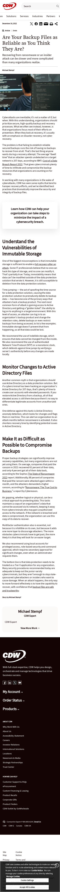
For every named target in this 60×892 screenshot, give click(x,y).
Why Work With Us (11, 726)
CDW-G (11, 826)
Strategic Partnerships (13, 762)
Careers (6, 740)
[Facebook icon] (4, 682)
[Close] (56, 865)
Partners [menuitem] (50, 16)
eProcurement (9, 786)
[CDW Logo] (8, 6)
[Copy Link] (56, 24)
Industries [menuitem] (37, 16)
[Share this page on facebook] (36, 24)
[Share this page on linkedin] (40, 24)
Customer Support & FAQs (15, 781)
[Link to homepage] (8, 6)
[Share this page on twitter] (31, 24)
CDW (4, 826)
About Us (7, 731)
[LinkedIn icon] (9, 682)
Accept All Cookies (27, 887)
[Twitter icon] (14, 682)
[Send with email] (46, 24)
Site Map (5, 854)
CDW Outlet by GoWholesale (16, 808)
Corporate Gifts (10, 799)
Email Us (37, 822)
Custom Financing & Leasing (15, 790)
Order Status (13, 700)
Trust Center (8, 767)
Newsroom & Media (11, 758)
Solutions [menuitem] (11, 16)
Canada (19, 826)
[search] (36, 6)
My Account (12, 691)
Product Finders (10, 804)
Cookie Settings (27, 880)
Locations (7, 753)
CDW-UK (27, 826)
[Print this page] (51, 24)
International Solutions (13, 749)
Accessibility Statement (13, 735)
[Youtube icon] (20, 682)
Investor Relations (11, 744)
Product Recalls (10, 795)
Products (10, 708)
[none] (11, 16)
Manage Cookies (13, 876)
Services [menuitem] (24, 16)
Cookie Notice (19, 854)
